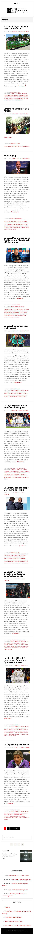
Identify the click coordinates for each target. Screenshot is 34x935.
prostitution (22, 96)
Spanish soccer (12, 229)
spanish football (8, 227)
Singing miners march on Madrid (16, 110)
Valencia (10, 649)
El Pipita (6, 472)
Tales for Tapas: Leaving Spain (13, 921)
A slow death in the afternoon (13, 917)
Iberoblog (13, 218)
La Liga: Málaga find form (16, 744)
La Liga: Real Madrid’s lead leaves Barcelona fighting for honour (15, 660)
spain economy (10, 146)
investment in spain (9, 96)
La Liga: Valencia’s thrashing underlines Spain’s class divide (14, 574)
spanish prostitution (9, 99)
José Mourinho (23, 223)
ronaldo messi (23, 312)
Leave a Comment (25, 31)
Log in (25, 930)
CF (8, 471)
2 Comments (24, 665)
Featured (17, 92)
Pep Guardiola (17, 224)
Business (12, 92)
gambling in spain (23, 95)
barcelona (18, 93)
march (17, 145)
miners (21, 145)
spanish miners (25, 146)
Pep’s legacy (10, 155)
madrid (16, 96)
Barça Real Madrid (19, 306)
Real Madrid (24, 224)
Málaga (22, 814)
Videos (18, 143)
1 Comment (21, 245)
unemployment (19, 99)
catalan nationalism (16, 221)
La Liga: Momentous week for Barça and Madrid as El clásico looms (17, 240)
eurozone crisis (14, 95)
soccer (6, 226)
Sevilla (24, 816)
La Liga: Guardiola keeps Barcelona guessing (16, 489)
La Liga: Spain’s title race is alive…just (16, 327)
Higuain (16, 472)
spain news (19, 226)
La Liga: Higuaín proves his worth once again (15, 406)
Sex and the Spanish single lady (21, 879)
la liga (19, 311)
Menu (18, 3)
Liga (8, 224)
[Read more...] (22, 86)
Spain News (13, 143)
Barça (12, 220)
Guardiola (16, 223)
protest (25, 145)
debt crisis (24, 93)
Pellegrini (12, 816)
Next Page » (16, 829)
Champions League (8, 309)
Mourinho (9, 312)
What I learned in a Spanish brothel (19, 875)
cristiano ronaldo (18, 309)
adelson (13, 93)
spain (5, 146)
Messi (5, 312)
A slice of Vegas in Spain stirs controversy (16, 27)
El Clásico (26, 309)
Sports (18, 304)
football (10, 223)
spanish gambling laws (22, 98)
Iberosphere (17, 10)
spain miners (18, 146)
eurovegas (7, 95)
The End (5, 851)
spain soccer (25, 226)
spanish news (16, 227)
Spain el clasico (15, 314)
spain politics (12, 98)
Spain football (12, 226)
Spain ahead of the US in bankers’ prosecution (18, 925)
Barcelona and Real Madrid (17, 307)
